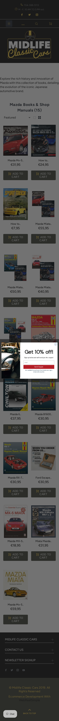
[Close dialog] (55, 344)
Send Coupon (38, 367)
